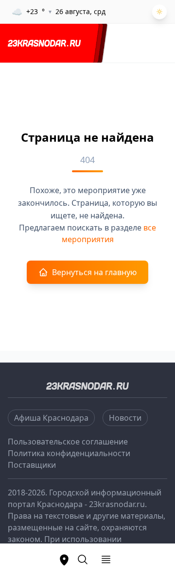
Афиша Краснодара (51, 417)
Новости (125, 417)
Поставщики (32, 465)
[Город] (64, 559)
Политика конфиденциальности (69, 453)
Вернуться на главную (94, 272)
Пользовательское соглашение (68, 441)
